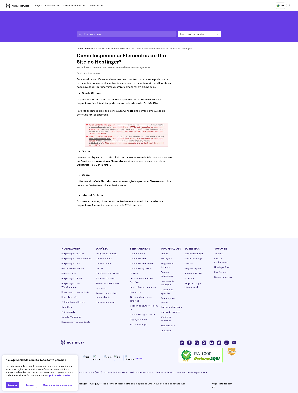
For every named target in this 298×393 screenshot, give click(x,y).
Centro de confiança (166, 319)
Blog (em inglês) (193, 268)
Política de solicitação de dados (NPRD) (81, 372)
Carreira (189, 263)
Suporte (89, 48)
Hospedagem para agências (75, 292)
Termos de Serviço (164, 372)
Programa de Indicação (167, 282)
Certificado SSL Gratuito (108, 273)
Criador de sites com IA (142, 263)
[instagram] (196, 342)
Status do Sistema (170, 312)
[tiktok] (226, 342)
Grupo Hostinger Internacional (193, 285)
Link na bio (135, 292)
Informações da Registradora (192, 372)
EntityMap (166, 330)
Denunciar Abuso (223, 277)
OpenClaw (66, 307)
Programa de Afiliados (167, 265)
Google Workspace (71, 317)
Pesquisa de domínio (106, 253)
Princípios (189, 278)
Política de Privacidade (116, 372)
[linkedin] (181, 342)
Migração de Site (138, 319)
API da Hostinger (138, 324)
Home (80, 48)
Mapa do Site (168, 325)
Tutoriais (218, 253)
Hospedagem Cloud (71, 278)
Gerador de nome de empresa (141, 299)
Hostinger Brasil (222, 267)
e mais (138, 358)
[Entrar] (290, 6)
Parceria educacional (167, 274)
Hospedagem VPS (70, 263)
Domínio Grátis (103, 263)
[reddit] (219, 342)
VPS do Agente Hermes (73, 302)
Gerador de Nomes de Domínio (141, 280)
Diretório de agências (167, 291)
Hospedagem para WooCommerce (70, 285)
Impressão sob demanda (143, 287)
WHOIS (99, 268)
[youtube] (211, 342)
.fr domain (101, 288)
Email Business (68, 273)
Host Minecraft (69, 297)
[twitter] (204, 342)
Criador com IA (137, 253)
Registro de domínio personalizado (106, 295)
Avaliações (166, 258)
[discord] (234, 342)
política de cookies (59, 375)
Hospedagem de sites (72, 253)
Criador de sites (138, 258)
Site (98, 48)
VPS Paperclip (68, 312)
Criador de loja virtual (141, 268)
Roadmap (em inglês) (168, 300)
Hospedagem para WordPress (76, 258)
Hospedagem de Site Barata (75, 321)
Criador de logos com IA (142, 314)
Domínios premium (105, 302)
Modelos (134, 273)
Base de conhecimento (221, 260)
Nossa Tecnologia (193, 258)
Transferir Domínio (105, 278)
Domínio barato (104, 258)
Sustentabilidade (193, 273)
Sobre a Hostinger (194, 253)
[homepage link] (17, 5)
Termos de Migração (171, 307)
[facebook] (189, 342)
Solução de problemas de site (117, 48)
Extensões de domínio (107, 283)
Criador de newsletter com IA (144, 307)
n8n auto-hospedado (72, 268)
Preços (38, 5)
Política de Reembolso (141, 372)
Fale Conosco (221, 272)
